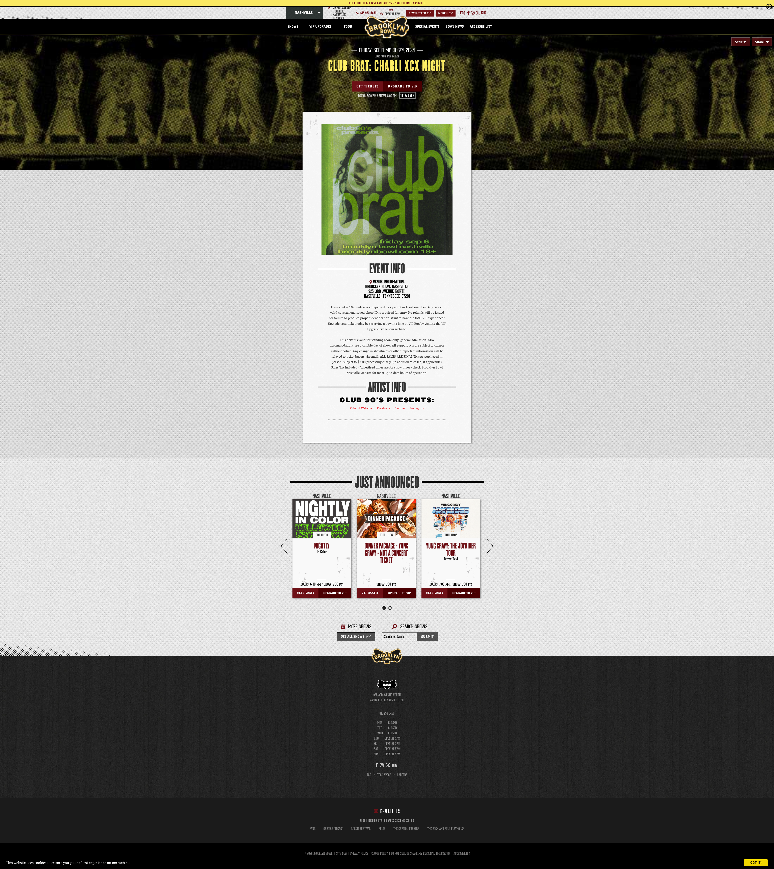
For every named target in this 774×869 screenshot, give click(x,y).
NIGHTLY (322, 546)
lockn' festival (361, 828)
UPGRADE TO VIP (402, 86)
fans (312, 828)
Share (760, 42)
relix (382, 828)
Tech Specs (384, 775)
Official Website (361, 408)
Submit (427, 636)
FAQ (369, 775)
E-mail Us (390, 812)
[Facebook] (468, 13)
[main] (387, 345)
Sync (739, 42)
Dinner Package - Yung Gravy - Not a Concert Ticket (386, 553)
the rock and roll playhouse (445, 828)
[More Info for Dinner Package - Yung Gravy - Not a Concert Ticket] (386, 518)
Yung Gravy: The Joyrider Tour (451, 549)
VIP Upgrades (320, 26)
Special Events (427, 26)
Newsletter (420, 13)
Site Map (341, 853)
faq (462, 13)
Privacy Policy (359, 853)
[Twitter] (478, 13)
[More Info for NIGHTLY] (321, 528)
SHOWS (292, 26)
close (761, 6)
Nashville (304, 13)
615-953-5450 (368, 13)
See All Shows (352, 636)
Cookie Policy (379, 853)
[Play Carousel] (480, 496)
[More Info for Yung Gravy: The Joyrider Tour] (450, 528)
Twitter (400, 408)
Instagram (417, 408)
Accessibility (481, 26)
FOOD (348, 26)
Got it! (756, 862)
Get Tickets (367, 86)
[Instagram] (473, 13)
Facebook (383, 408)
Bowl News (454, 26)
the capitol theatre (406, 828)
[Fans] (483, 13)
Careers (402, 775)
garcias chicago (333, 828)
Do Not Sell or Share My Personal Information (420, 853)
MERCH (445, 13)
